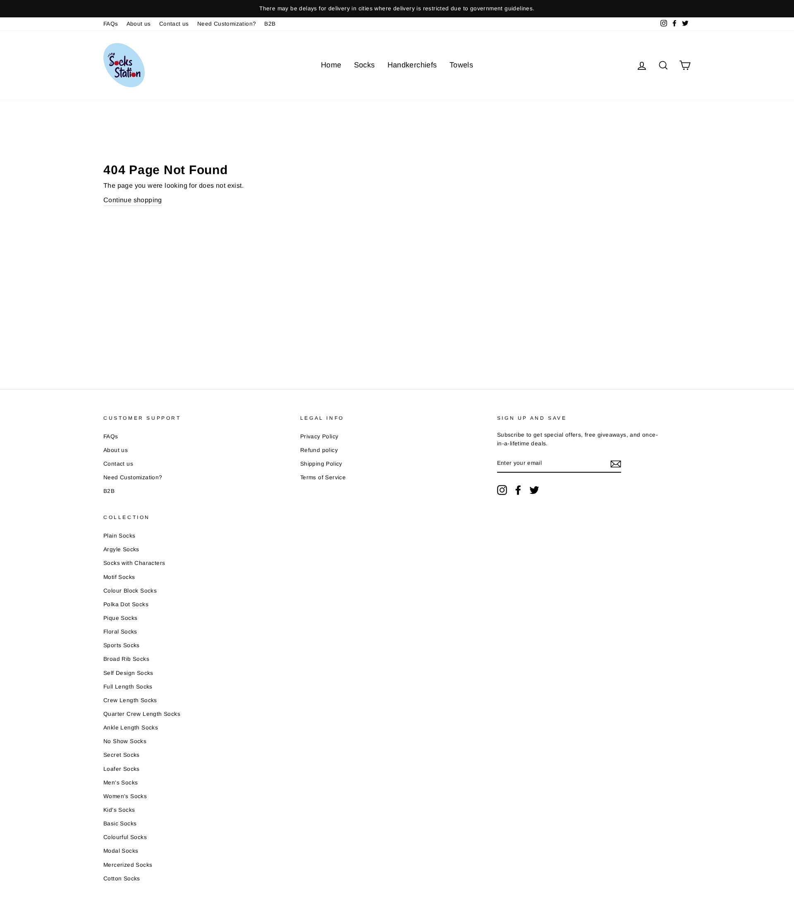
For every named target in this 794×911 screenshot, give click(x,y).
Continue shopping (132, 199)
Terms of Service (323, 477)
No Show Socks (124, 741)
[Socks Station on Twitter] (534, 490)
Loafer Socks (121, 769)
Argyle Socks (121, 549)
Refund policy (319, 450)
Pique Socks (120, 618)
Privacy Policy (319, 436)
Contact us (174, 24)
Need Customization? (226, 24)
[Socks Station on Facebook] (518, 490)
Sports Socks (121, 645)
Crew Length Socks (130, 700)
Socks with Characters (134, 563)
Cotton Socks (121, 878)
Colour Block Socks (130, 591)
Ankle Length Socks (130, 727)
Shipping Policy (321, 464)
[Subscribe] (615, 463)
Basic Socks (119, 823)
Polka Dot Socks (125, 604)
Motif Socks (119, 577)
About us (139, 24)
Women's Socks (125, 796)
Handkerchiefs (412, 65)
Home (331, 65)
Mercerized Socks (127, 865)
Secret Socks (121, 755)
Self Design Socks (128, 673)
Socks (364, 65)
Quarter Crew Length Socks (141, 714)
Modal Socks (120, 851)
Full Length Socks (128, 687)
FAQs (110, 24)
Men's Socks (120, 782)
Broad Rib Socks (126, 659)
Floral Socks (120, 632)
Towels (461, 65)
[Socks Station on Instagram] (502, 490)
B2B (269, 24)
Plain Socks (119, 536)
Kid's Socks (119, 810)
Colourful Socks (125, 837)
